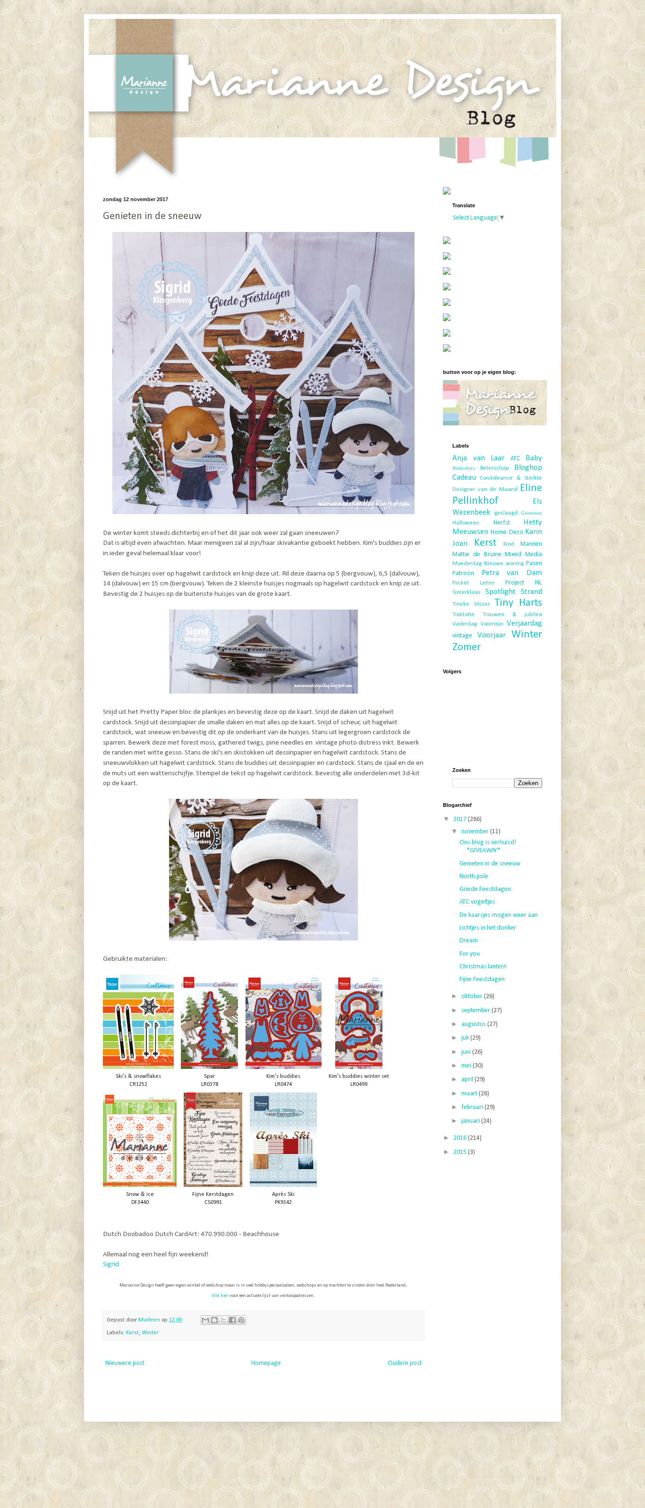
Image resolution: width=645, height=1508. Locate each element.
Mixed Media (523, 554)
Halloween (465, 523)
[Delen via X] (223, 1320)
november (475, 831)
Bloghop (528, 468)
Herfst (501, 522)
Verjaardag (524, 623)
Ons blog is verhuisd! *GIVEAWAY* (487, 846)
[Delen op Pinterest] (241, 1320)
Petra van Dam (512, 573)
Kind (508, 544)
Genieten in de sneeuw (489, 863)
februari (472, 1107)
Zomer (466, 647)
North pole (473, 876)
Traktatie (463, 615)
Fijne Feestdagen (482, 979)
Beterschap (494, 468)
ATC (515, 458)
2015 (460, 1152)
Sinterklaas (466, 592)
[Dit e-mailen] (205, 1320)
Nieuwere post (124, 1363)
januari (471, 1121)
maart (470, 1093)
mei (467, 1065)
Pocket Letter (473, 583)
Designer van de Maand (485, 489)
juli (465, 1038)
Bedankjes (463, 468)
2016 (460, 1138)
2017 (460, 819)
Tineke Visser (471, 604)
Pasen (534, 563)
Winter (150, 1333)
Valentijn (492, 624)
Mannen (531, 544)
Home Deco (507, 532)
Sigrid (111, 1264)
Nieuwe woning (504, 564)
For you (469, 953)
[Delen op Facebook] (232, 1320)
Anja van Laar (478, 458)
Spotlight (500, 592)
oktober (472, 996)
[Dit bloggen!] (214, 1320)
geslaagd (506, 513)
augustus (474, 1024)
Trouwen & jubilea (512, 615)
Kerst (132, 1333)
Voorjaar (491, 635)
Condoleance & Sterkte (511, 478)
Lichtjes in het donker (487, 928)
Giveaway (531, 513)
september (476, 1010)
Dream (468, 940)
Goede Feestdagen (485, 889)
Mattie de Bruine (476, 554)
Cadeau (464, 478)
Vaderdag (464, 624)
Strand (531, 592)
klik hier (220, 1295)
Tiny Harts (518, 603)
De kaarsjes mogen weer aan (498, 915)
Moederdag (467, 564)
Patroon (463, 573)
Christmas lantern (483, 966)
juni (466, 1052)
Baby (534, 458)
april (468, 1079)
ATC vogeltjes (477, 902)
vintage (462, 635)
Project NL (523, 582)
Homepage (266, 1363)
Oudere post (405, 1363)
